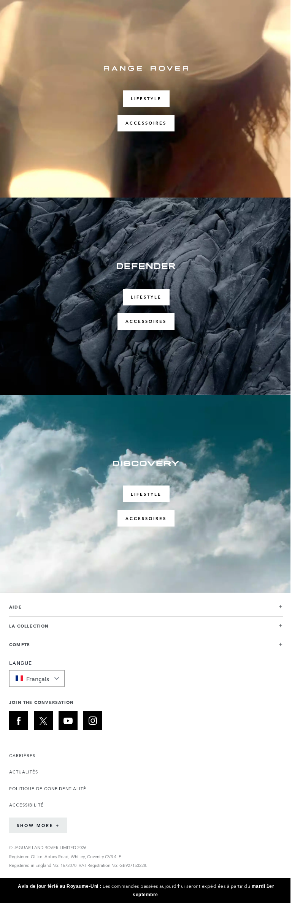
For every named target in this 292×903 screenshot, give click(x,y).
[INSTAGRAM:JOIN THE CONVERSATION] (92, 720)
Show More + (38, 825)
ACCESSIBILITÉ (26, 805)
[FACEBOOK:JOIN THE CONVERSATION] (18, 720)
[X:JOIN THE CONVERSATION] (43, 720)
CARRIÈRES (22, 755)
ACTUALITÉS (23, 772)
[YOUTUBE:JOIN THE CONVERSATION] (68, 720)
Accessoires (146, 123)
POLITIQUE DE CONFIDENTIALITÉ (47, 788)
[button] (146, 610)
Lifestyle (146, 98)
